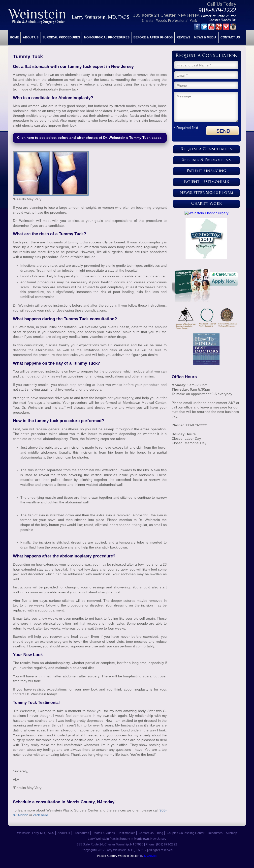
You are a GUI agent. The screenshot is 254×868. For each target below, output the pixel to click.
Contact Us (230, 37)
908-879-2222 (217, 10)
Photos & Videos (104, 833)
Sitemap (231, 833)
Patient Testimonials (206, 182)
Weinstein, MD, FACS (69, 16)
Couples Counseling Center (185, 833)
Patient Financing (206, 171)
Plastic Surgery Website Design (118, 856)
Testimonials (126, 833)
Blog (160, 833)
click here (40, 815)
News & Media (205, 37)
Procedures (81, 833)
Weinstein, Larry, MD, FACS (35, 833)
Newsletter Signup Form (206, 193)
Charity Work (206, 204)
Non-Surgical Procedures (106, 37)
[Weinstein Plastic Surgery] (206, 213)
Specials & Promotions (206, 160)
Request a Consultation (206, 149)
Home (14, 37)
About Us (30, 37)
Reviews (183, 37)
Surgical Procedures (61, 37)
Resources (215, 833)
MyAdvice (150, 856)
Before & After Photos (153, 37)
